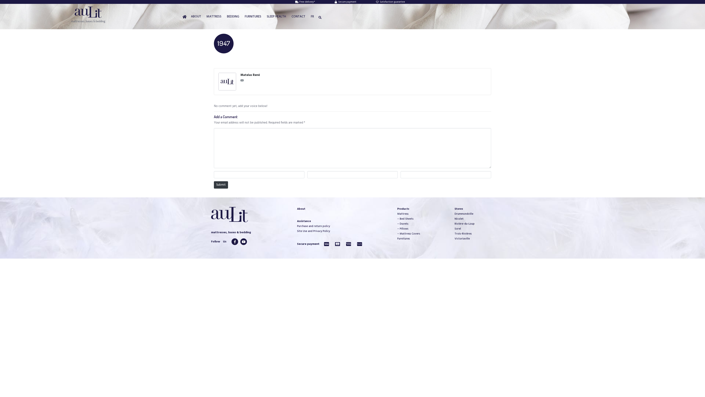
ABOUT (196, 16)
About (301, 209)
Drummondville (464, 214)
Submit (221, 184)
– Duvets (402, 224)
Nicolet (459, 219)
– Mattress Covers (408, 234)
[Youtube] (243, 241)
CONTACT (298, 16)
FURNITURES (253, 16)
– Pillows (402, 229)
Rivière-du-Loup (465, 224)
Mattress (402, 214)
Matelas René (250, 75)
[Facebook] (235, 241)
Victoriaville (462, 239)
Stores (459, 209)
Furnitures (403, 239)
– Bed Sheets (405, 219)
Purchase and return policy (313, 226)
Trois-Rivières (463, 234)
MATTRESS (214, 16)
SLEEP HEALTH (276, 16)
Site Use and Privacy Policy (313, 231)
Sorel (458, 229)
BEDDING (233, 16)
